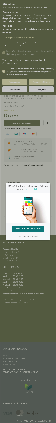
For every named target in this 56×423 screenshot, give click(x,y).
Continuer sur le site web (28, 236)
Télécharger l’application (28, 229)
